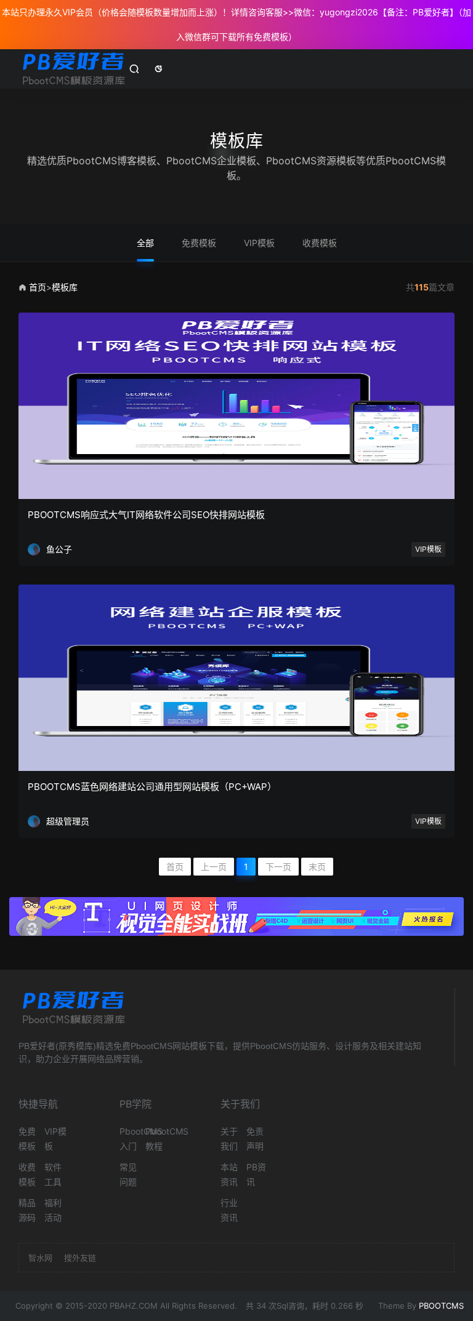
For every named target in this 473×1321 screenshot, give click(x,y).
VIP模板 (259, 242)
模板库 (65, 287)
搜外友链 (80, 1258)
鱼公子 (59, 549)
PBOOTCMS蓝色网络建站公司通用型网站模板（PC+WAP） (152, 786)
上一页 (214, 866)
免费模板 (199, 242)
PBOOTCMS (441, 1306)
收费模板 (319, 242)
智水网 (40, 1258)
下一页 (278, 866)
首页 (37, 287)
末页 (317, 866)
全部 (145, 242)
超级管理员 (67, 821)
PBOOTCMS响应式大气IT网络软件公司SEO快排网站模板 (146, 515)
